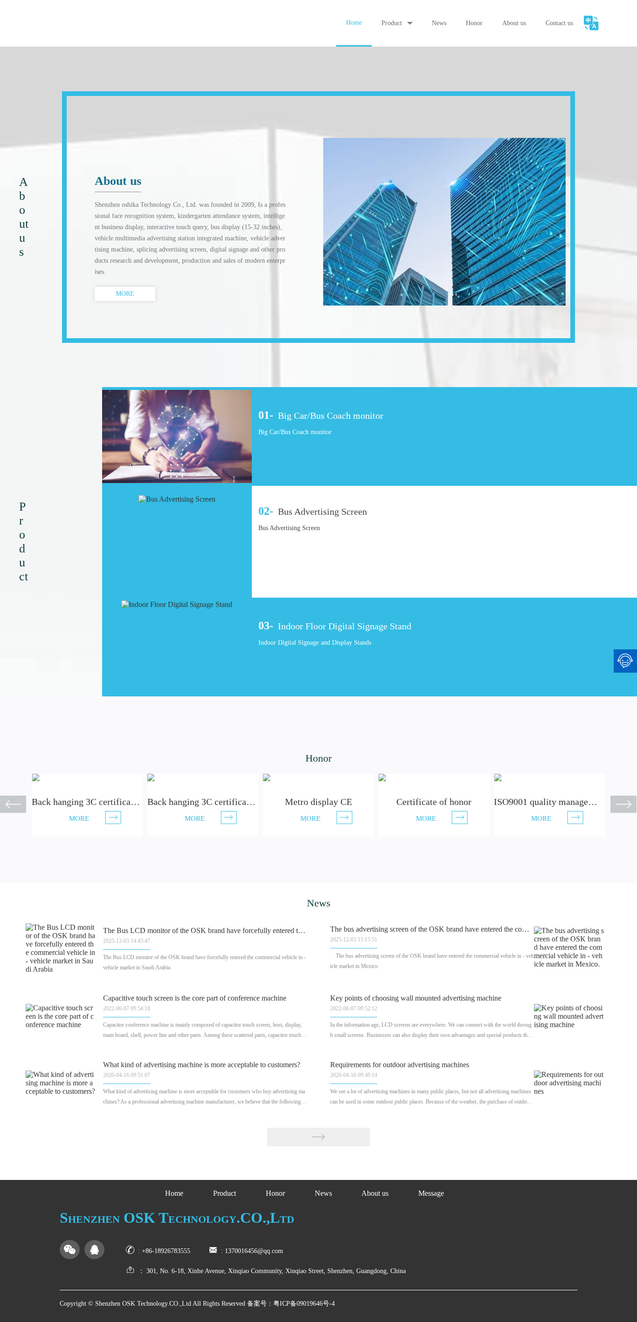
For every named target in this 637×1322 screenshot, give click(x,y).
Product (391, 23)
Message (431, 1193)
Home (354, 22)
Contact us (559, 23)
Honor (474, 23)
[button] (616, 805)
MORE (125, 293)
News (439, 23)
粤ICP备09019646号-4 (304, 1303)
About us (514, 23)
